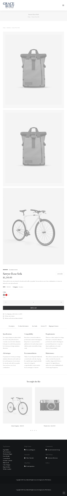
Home (29, 17)
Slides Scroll (6, 462)
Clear (4, 297)
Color (4, 292)
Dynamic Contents (7, 460)
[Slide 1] (31, 430)
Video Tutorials (30, 458)
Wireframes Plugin (7, 454)
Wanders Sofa (49, 426)
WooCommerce (7, 452)
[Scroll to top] (64, 492)
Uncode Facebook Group (53, 450)
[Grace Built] (8, 5)
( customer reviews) (13, 269)
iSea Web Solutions (47, 480)
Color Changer (6, 464)
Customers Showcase (52, 458)
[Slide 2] (33, 430)
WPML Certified (7, 469)
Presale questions (30, 466)
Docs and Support (30, 450)
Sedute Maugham (17, 426)
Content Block (6, 458)
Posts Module (6, 456)
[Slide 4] (36, 430)
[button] (63, 5)
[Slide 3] (34, 430)
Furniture (9, 27)
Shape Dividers (6, 467)
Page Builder (6, 450)
